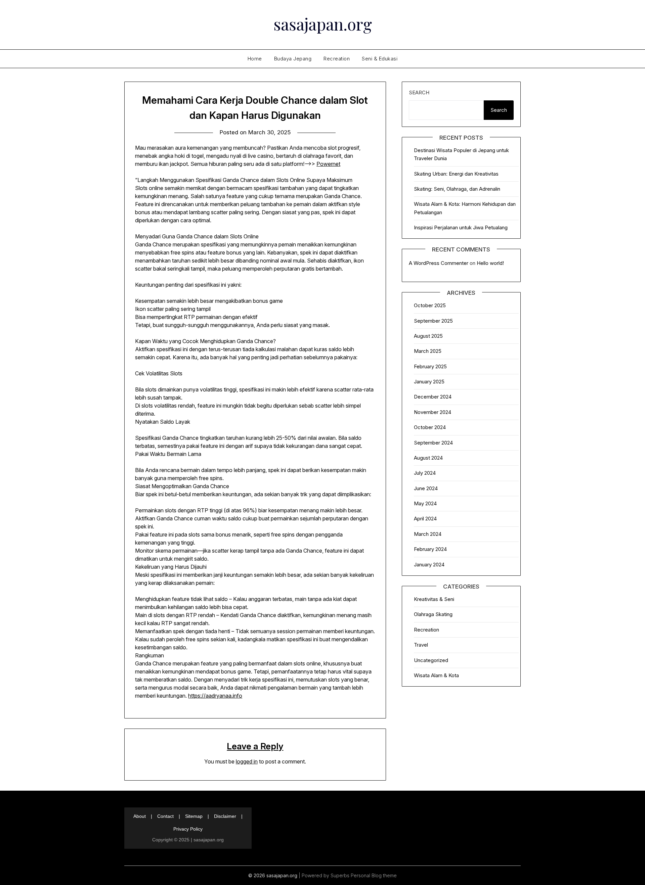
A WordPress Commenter (438, 263)
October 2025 (430, 305)
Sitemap (194, 816)
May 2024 (425, 503)
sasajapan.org (322, 24)
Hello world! (490, 263)
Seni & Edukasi (379, 58)
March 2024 (427, 534)
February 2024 (430, 549)
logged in (247, 761)
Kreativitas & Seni (434, 599)
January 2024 (429, 564)
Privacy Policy (188, 829)
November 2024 (432, 412)
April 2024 (425, 518)
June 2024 (426, 488)
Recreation (337, 58)
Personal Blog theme (374, 875)
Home (255, 58)
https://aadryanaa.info (215, 695)
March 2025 (427, 351)
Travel (421, 645)
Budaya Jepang (293, 58)
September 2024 (433, 442)
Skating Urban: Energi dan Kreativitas (456, 174)
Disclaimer (225, 816)
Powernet (328, 163)
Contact (165, 816)
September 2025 (433, 321)
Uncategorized (431, 660)
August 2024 (428, 458)
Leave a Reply (255, 746)
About (139, 816)
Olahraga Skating (433, 614)
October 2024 (430, 427)
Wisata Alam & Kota (436, 675)
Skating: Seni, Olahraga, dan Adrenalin (457, 189)
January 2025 (429, 381)
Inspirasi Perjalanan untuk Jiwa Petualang (461, 227)
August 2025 (428, 336)
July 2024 (425, 473)
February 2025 (430, 366)
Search (419, 92)
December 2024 (433, 396)
